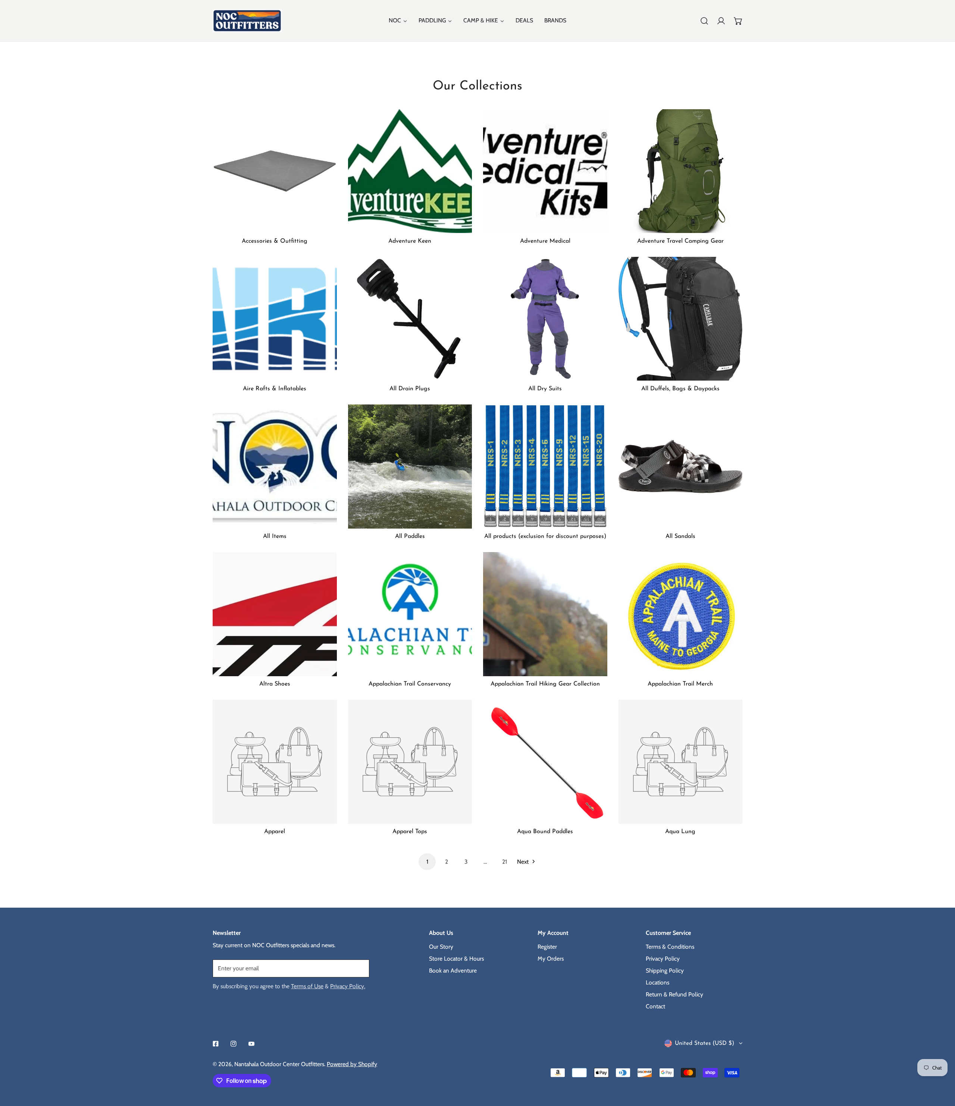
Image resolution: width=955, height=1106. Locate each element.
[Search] (704, 20)
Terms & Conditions (670, 946)
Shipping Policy (665, 970)
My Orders (551, 958)
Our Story (441, 946)
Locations (657, 982)
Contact (655, 1006)
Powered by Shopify (352, 1064)
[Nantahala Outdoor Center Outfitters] (247, 20)
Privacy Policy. (347, 986)
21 (504, 861)
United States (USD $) (704, 1043)
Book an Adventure (453, 970)
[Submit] (359, 968)
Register (547, 946)
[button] (738, 20)
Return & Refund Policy (674, 994)
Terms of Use (307, 986)
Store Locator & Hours (456, 958)
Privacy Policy (663, 958)
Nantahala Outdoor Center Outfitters (279, 1064)
